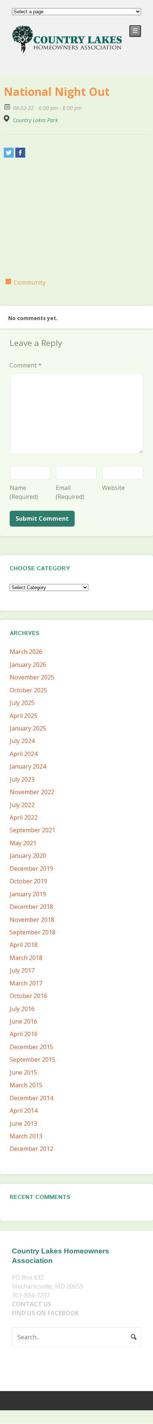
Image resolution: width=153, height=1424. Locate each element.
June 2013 (23, 1123)
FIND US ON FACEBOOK (45, 1313)
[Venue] (8, 118)
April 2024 (24, 754)
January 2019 (28, 894)
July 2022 (22, 805)
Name (24, 492)
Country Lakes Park (35, 120)
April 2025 (24, 716)
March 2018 (26, 958)
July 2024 (22, 741)
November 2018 (32, 920)
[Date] (8, 106)
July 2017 (22, 970)
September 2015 (32, 1059)
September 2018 (32, 932)
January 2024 (28, 766)
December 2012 (31, 1149)
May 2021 (23, 843)
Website (113, 488)
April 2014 (24, 1110)
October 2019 (28, 881)
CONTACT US (31, 1304)
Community (30, 282)
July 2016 (22, 1009)
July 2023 (22, 779)
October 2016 (28, 996)
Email (70, 492)
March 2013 (26, 1136)
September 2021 (32, 830)
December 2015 (31, 1047)
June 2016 (23, 1021)
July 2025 (22, 703)
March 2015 (26, 1085)
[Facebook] (20, 153)
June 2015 (23, 1072)
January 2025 (28, 728)
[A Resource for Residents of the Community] (67, 49)
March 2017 (26, 983)
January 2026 (28, 665)
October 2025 (28, 690)
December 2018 (31, 907)
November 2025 (32, 677)
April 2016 (24, 1034)
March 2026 (26, 652)
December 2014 (31, 1098)
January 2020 (28, 856)
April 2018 (24, 945)
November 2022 (32, 792)
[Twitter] (9, 153)
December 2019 (31, 868)
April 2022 (24, 817)
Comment (26, 365)
